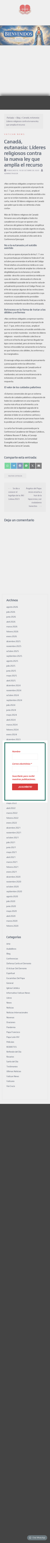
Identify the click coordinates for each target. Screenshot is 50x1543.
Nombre (16, 751)
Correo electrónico (22, 763)
